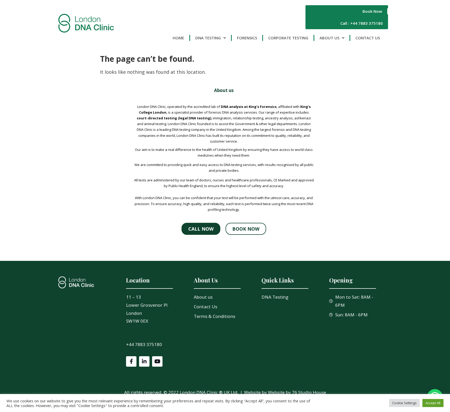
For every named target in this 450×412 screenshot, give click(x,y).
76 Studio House (309, 392)
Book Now (372, 11)
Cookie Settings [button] (404, 403)
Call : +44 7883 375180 (361, 23)
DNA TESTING (208, 37)
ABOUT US (329, 37)
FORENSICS (247, 37)
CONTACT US (367, 37)
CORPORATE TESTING (288, 37)
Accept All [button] (433, 403)
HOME (178, 37)
